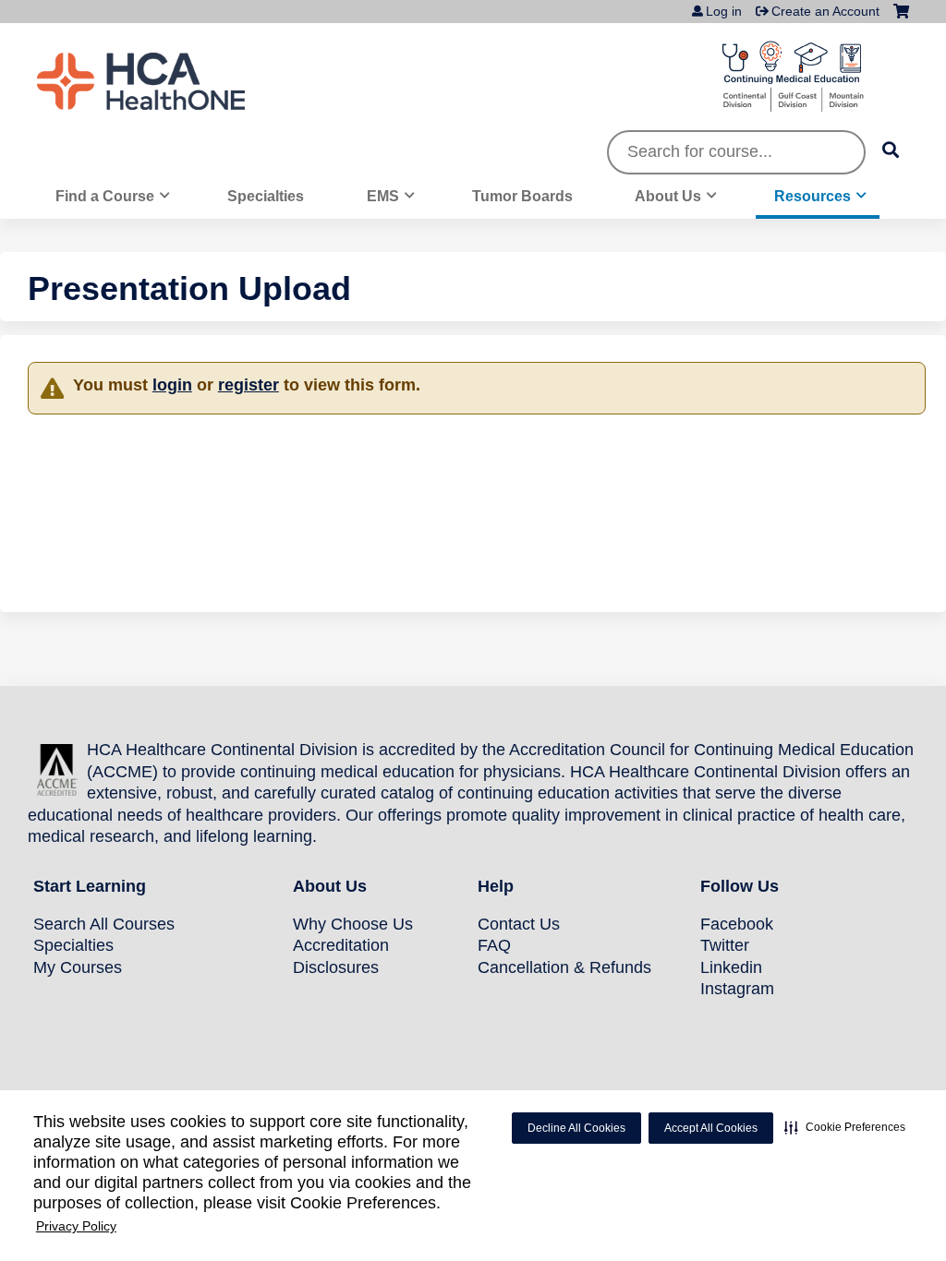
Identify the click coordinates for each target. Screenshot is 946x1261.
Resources (812, 195)
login (172, 385)
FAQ (494, 945)
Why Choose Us (353, 924)
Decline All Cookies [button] (576, 1128)
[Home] (175, 81)
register (248, 385)
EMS (383, 195)
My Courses (77, 967)
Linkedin (731, 967)
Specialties (265, 195)
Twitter (724, 945)
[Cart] (901, 18)
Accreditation (341, 945)
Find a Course (104, 195)
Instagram (737, 988)
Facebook (736, 924)
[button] (845, 1127)
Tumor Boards (522, 195)
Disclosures (336, 967)
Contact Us (519, 924)
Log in (724, 11)
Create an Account (825, 11)
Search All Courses (104, 924)
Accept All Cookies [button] (711, 1128)
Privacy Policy (76, 1226)
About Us (668, 195)
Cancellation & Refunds (564, 967)
